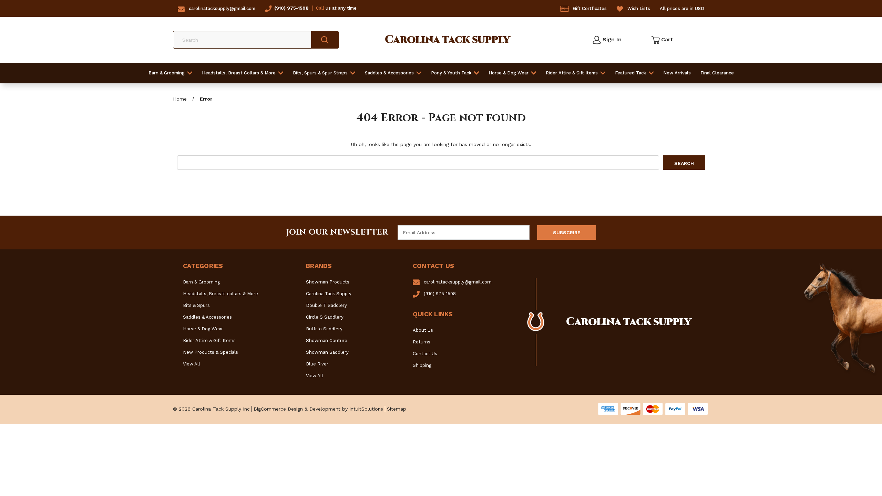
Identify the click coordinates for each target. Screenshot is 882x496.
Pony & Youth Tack (451, 72)
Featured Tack (630, 72)
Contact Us (425, 353)
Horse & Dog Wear (509, 72)
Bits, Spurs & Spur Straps (320, 72)
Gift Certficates (590, 8)
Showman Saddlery (327, 352)
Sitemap (396, 409)
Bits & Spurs (196, 305)
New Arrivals (677, 72)
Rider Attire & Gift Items (572, 72)
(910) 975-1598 (291, 8)
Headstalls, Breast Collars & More (239, 72)
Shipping (422, 365)
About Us (423, 330)
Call (320, 8)
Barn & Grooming (166, 72)
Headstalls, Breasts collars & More (220, 293)
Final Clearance (717, 72)
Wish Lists (638, 8)
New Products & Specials (210, 352)
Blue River (317, 363)
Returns (421, 341)
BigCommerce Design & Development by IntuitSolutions (318, 409)
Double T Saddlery (326, 305)
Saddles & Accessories (389, 72)
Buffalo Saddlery (324, 328)
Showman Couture (326, 340)
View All (191, 363)
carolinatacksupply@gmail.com (222, 8)
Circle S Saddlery (324, 317)
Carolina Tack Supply (328, 293)
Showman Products (327, 282)
